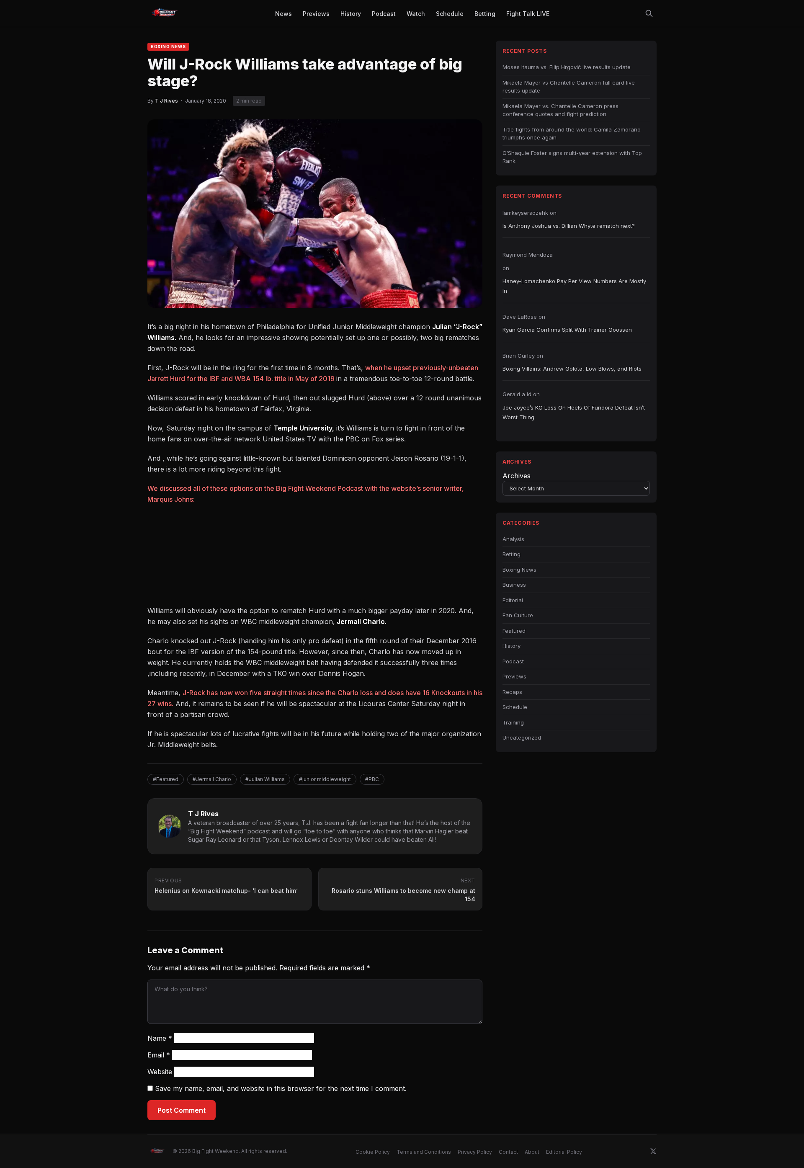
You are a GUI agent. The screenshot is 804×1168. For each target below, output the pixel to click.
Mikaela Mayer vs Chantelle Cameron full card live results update (568, 86)
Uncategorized (521, 737)
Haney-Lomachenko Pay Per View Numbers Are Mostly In (574, 286)
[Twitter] (653, 1151)
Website (159, 1071)
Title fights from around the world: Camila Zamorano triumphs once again (571, 133)
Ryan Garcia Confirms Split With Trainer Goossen (567, 329)
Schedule (514, 707)
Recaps (512, 691)
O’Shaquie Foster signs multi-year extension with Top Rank (572, 157)
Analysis (513, 539)
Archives (516, 476)
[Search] (649, 13)
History (511, 645)
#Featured (165, 779)
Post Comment (181, 1110)
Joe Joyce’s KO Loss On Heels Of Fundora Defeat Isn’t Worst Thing (573, 412)
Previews (514, 676)
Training (513, 722)
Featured (514, 630)
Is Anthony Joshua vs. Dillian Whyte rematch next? (568, 225)
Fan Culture (517, 615)
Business (514, 584)
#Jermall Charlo (212, 779)
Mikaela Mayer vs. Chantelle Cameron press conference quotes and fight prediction (560, 110)
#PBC (372, 779)
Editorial (512, 600)
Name (159, 1038)
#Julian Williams (265, 779)
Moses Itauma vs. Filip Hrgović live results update (566, 67)
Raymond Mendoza (527, 254)
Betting (511, 554)
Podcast (513, 661)
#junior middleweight (325, 779)
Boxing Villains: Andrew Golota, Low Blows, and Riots (572, 368)
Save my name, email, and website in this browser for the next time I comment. (281, 1088)
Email (158, 1055)
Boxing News (168, 46)
